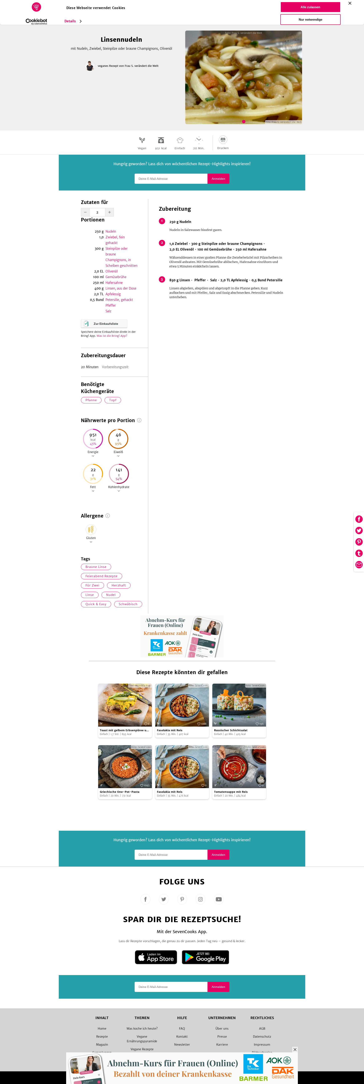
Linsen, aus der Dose (121, 288)
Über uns (222, 1028)
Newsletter (182, 1044)
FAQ (182, 1028)
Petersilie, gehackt (119, 300)
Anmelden (218, 178)
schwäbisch (128, 604)
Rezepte (102, 1036)
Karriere (222, 1044)
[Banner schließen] (349, 3)
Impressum (262, 1044)
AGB (262, 1028)
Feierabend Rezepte (102, 576)
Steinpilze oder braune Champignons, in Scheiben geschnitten (121, 257)
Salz (108, 311)
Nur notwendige (310, 19)
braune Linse (96, 567)
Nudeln (111, 231)
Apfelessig (113, 294)
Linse (90, 595)
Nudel (111, 595)
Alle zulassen (310, 7)
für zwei (92, 585)
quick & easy (96, 604)
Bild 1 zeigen (243, 121)
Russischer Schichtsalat (231, 730)
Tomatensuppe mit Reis (231, 792)
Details (70, 21)
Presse (222, 1036)
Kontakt (182, 1036)
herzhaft (119, 585)
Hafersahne (114, 283)
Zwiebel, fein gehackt (115, 240)
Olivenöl (112, 271)
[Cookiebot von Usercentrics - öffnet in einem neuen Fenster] (36, 22)
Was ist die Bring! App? (112, 336)
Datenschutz (262, 1036)
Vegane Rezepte (142, 1049)
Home (102, 1028)
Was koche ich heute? (142, 1028)
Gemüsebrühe (116, 277)
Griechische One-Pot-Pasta (119, 792)
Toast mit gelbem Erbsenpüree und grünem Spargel (125, 730)
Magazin (102, 1044)
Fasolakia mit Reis (169, 730)
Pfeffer (111, 305)
